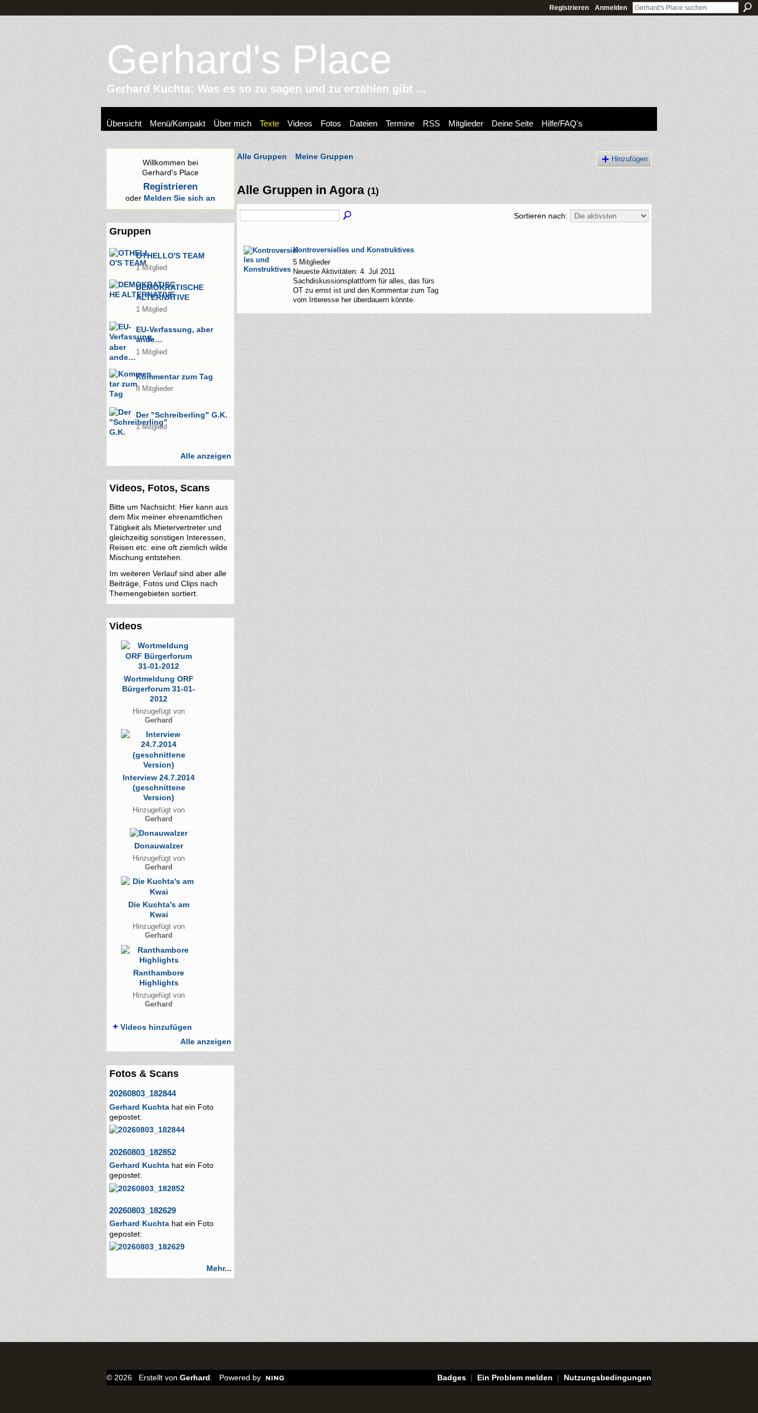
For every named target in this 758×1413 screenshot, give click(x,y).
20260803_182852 (142, 1152)
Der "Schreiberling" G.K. (182, 414)
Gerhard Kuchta (139, 1106)
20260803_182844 (142, 1093)
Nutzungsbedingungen (607, 1377)
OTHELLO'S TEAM (170, 255)
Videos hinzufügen (156, 1027)
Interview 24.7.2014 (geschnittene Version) (159, 787)
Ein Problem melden (515, 1377)
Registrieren (569, 8)
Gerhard (159, 720)
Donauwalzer (158, 845)
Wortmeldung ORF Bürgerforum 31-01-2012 (158, 688)
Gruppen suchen (348, 216)
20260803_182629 (142, 1210)
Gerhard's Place (249, 59)
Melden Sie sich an (179, 198)
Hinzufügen (630, 159)
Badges (451, 1377)
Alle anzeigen (205, 455)
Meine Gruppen (324, 156)
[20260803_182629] (147, 1246)
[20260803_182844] (147, 1129)
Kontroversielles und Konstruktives (353, 250)
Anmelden (611, 8)
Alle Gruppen (262, 156)
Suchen (747, 7)
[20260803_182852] (147, 1188)
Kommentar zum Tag (174, 376)
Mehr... (218, 1268)
